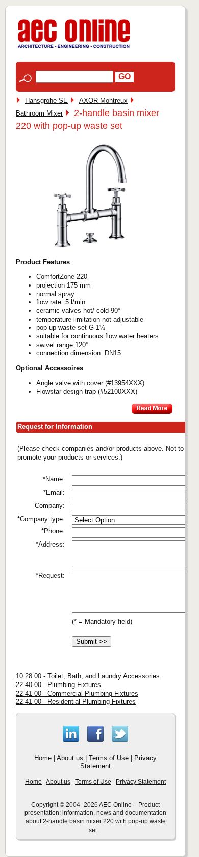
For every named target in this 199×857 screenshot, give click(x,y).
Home (43, 758)
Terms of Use (109, 758)
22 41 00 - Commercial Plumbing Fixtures (77, 693)
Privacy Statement (141, 782)
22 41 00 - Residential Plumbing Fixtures (76, 701)
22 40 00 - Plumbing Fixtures (58, 685)
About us (70, 758)
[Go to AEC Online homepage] (74, 48)
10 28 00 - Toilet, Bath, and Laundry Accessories (88, 676)
